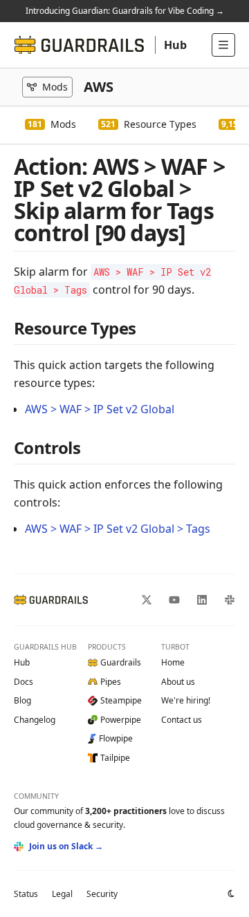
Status (26, 894)
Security (102, 894)
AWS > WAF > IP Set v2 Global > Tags (117, 528)
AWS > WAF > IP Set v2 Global (99, 409)
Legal (62, 894)
